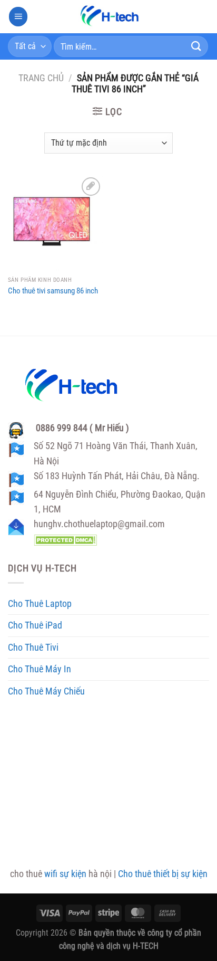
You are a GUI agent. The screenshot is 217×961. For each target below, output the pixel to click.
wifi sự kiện (65, 874)
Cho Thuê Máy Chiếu (46, 691)
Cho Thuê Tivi (33, 647)
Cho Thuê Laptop (40, 603)
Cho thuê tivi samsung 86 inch (53, 291)
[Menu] (18, 16)
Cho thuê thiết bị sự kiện (163, 874)
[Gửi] (196, 46)
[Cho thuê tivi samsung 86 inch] (55, 222)
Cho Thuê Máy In (39, 669)
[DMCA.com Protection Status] (65, 539)
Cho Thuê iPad (35, 625)
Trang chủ (41, 78)
